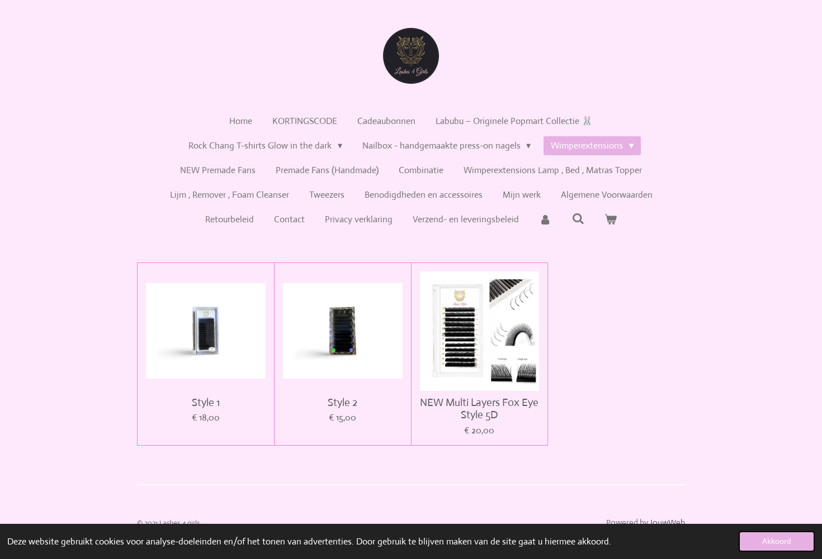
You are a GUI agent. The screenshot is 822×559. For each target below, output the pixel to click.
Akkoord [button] (776, 541)
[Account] (545, 219)
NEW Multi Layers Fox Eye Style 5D (479, 408)
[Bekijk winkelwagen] (610, 219)
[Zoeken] (577, 218)
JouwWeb (667, 522)
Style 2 (342, 402)
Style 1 (206, 402)
